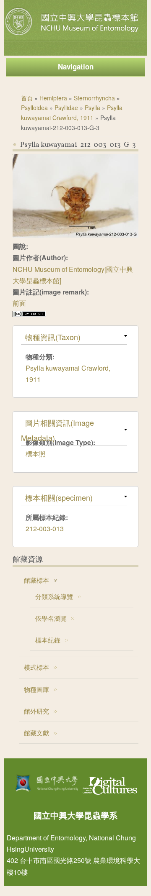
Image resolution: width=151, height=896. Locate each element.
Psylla (92, 107)
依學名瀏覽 (51, 618)
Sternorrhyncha (94, 98)
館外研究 (36, 711)
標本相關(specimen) (59, 497)
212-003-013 (45, 528)
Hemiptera (53, 98)
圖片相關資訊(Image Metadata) (57, 430)
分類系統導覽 (54, 596)
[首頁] (73, 35)
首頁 (27, 98)
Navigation (76, 66)
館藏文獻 (36, 732)
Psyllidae (66, 107)
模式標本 (36, 667)
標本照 (36, 453)
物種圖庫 (36, 689)
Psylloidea (34, 107)
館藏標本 (36, 580)
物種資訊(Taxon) (53, 336)
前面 (19, 303)
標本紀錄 (47, 639)
